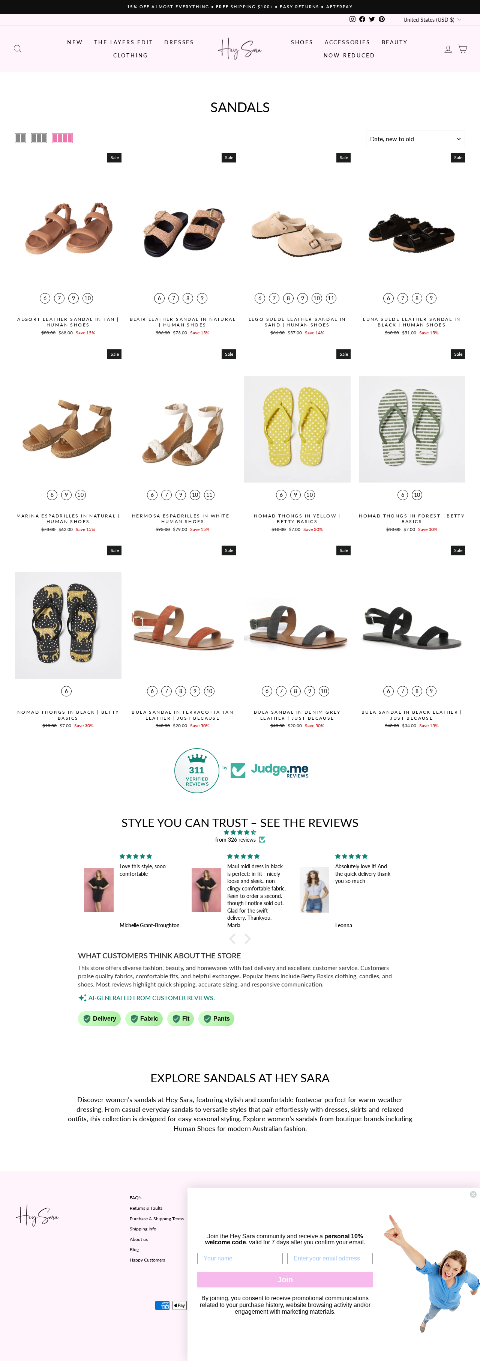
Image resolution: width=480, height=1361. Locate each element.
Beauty (395, 42)
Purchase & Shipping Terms (157, 1218)
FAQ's (135, 1197)
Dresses (179, 42)
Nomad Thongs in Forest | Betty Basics (412, 519)
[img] (240, 832)
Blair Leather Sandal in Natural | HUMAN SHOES (183, 322)
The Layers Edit (123, 42)
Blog (134, 1249)
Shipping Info (143, 1229)
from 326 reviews (235, 839)
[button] (234, 938)
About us (139, 1239)
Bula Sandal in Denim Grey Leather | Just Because (297, 715)
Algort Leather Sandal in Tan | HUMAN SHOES (68, 322)
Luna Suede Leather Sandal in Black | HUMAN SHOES (411, 322)
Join (285, 1279)
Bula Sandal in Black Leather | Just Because (412, 715)
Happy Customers (147, 1260)
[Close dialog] (473, 1194)
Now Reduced (349, 55)
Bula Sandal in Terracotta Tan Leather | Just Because (183, 715)
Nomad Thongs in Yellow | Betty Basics (297, 519)
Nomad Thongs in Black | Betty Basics (68, 715)
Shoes (302, 42)
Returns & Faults (146, 1208)
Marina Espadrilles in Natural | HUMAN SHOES (68, 519)
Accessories (347, 42)
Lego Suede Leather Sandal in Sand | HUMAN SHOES (297, 322)
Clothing (130, 55)
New (75, 42)
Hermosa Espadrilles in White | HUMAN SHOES (183, 519)
